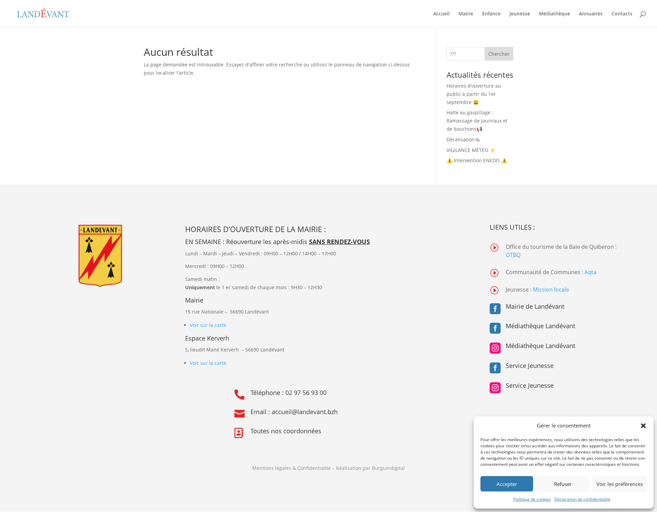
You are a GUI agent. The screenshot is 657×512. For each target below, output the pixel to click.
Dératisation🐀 (463, 139)
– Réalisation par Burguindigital (368, 468)
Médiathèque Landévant (540, 326)
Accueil (441, 14)
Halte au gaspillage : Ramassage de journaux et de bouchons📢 (477, 120)
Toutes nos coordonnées (285, 431)
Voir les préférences (619, 484)
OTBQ (513, 255)
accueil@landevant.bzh (305, 412)
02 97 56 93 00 (305, 392)
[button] (643, 425)
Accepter (507, 484)
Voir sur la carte (208, 325)
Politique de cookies (532, 499)
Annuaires (591, 14)
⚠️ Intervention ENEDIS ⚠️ (477, 160)
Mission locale (551, 289)
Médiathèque (554, 14)
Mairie (466, 14)
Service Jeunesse (530, 365)
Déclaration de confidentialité (582, 499)
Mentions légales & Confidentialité (291, 468)
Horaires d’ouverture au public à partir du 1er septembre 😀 (474, 93)
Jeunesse (520, 14)
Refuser (563, 484)
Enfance (491, 14)
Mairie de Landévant (535, 306)
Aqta (590, 272)
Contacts (621, 14)
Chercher (499, 54)
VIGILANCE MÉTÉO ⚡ (471, 150)
